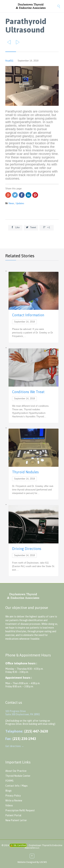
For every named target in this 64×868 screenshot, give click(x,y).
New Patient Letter (16, 820)
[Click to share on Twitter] (15, 195)
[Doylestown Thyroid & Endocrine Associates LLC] (35, 6)
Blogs (8, 790)
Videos (9, 805)
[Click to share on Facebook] (22, 195)
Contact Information (28, 315)
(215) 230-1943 (24, 739)
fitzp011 (9, 60)
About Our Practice (15, 770)
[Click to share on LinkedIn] (28, 195)
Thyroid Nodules (25, 472)
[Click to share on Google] (8, 195)
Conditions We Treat (28, 392)
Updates (20, 203)
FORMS (9, 780)
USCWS (43, 862)
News (11, 203)
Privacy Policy (13, 795)
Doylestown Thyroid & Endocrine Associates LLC (44, 846)
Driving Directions (26, 549)
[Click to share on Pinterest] (35, 195)
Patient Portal (13, 815)
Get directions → (14, 746)
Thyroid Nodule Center (17, 775)
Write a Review (13, 800)
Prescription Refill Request (20, 810)
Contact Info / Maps (16, 785)
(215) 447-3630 (36, 731)
